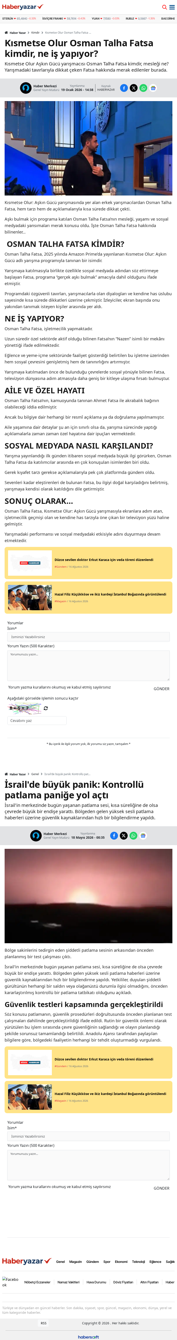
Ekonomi (121, 1262)
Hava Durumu (96, 1282)
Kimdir (35, 33)
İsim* (12, 628)
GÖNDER (161, 688)
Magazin (75, 1262)
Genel (35, 774)
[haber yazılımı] (88, 1336)
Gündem (92, 1262)
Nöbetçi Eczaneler (37, 1282)
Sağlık (170, 1262)
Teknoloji (138, 1262)
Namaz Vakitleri (69, 1282)
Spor (106, 1262)
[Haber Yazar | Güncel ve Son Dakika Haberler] (27, 1261)
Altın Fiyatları (149, 1282)
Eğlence (155, 1262)
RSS (43, 1323)
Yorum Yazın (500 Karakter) (30, 645)
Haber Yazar (17, 33)
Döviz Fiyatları (123, 1282)
